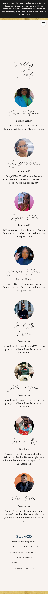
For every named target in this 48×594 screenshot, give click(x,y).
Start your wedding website (24, 557)
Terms (32, 568)
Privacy (26, 568)
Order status (35, 547)
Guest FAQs (23, 547)
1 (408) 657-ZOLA (32, 552)
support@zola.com (16, 552)
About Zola (12, 547)
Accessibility (18, 568)
